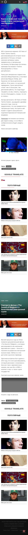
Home (2, 14)
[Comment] (16, 46)
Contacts (24, 532)
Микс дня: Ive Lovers (6, 272)
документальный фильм (8, 403)
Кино (6, 300)
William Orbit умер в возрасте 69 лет (10, 220)
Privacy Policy (15, 530)
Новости (7, 14)
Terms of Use (6, 530)
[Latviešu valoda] (2, 180)
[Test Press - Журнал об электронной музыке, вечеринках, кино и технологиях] (10, 2)
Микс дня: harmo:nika (6, 237)
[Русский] (4, 180)
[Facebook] (8, 46)
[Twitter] (12, 46)
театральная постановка (8, 168)
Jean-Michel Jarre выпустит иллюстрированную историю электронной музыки (14, 255)
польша (9, 166)
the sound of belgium (12, 400)
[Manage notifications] (24, 531)
